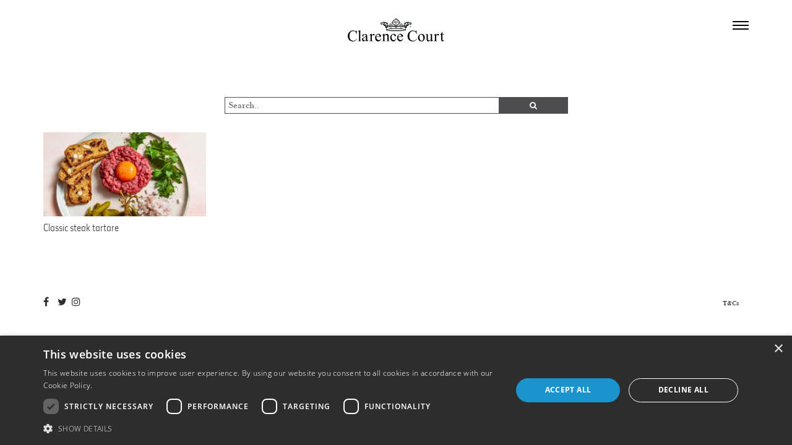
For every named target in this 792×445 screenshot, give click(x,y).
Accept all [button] (568, 389)
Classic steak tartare (81, 227)
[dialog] (396, 390)
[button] (270, 428)
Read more (114, 385)
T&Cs (731, 303)
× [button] (778, 349)
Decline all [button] (683, 389)
